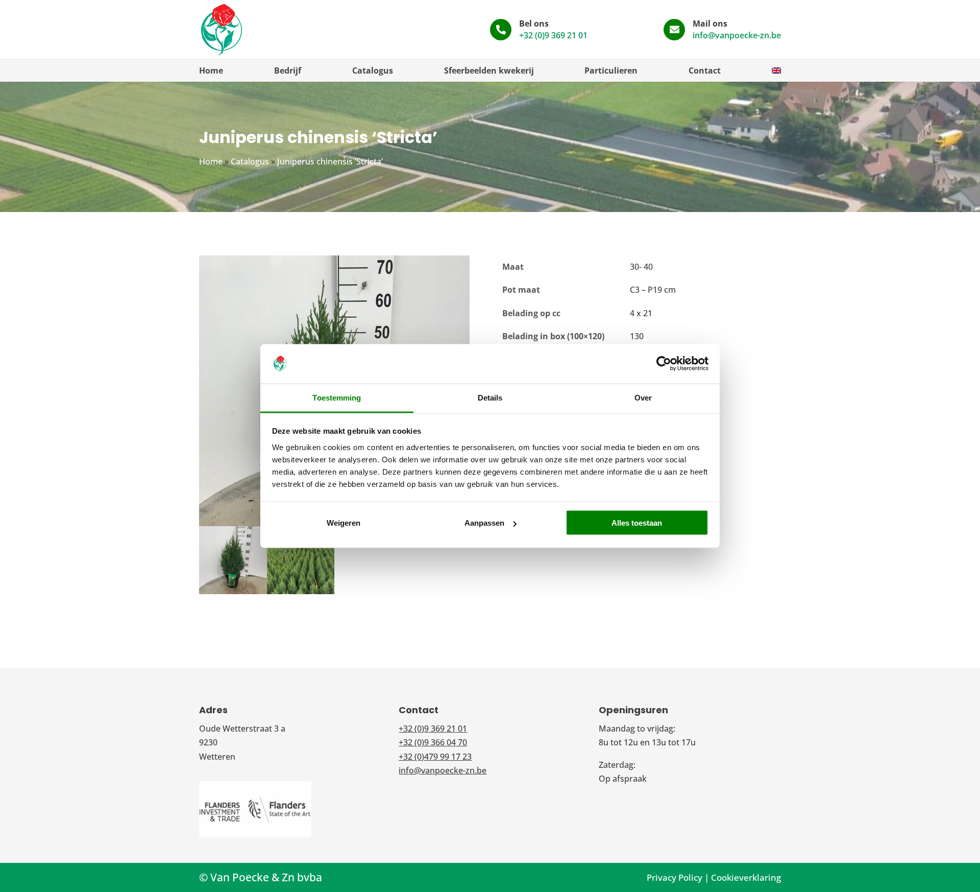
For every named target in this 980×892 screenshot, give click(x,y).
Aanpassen (484, 523)
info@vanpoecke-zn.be (737, 35)
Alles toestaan (636, 523)
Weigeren (343, 523)
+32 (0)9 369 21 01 (553, 35)
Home (211, 70)
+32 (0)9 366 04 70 (433, 742)
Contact (705, 70)
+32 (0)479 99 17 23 (435, 756)
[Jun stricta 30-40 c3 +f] (233, 594)
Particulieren (611, 70)
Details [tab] (490, 397)
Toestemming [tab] (336, 397)
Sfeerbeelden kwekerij (489, 70)
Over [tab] (643, 397)
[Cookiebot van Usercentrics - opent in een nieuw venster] (663, 363)
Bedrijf (287, 70)
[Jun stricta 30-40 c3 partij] (301, 594)
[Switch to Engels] (776, 70)
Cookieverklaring (746, 877)
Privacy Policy (674, 877)
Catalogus (372, 70)
